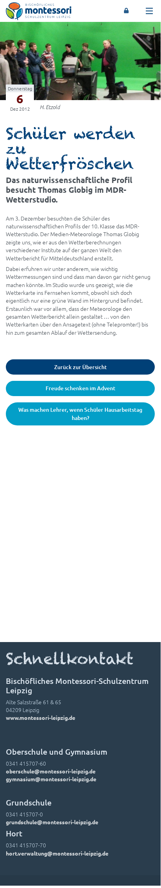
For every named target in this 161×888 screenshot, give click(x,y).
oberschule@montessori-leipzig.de (51, 771)
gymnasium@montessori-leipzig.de (51, 778)
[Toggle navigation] (149, 11)
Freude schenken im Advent (80, 388)
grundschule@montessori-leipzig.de (52, 821)
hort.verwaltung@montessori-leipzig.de (57, 853)
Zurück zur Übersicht (80, 367)
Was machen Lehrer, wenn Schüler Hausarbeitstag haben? (80, 413)
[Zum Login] (126, 11)
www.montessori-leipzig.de (40, 717)
